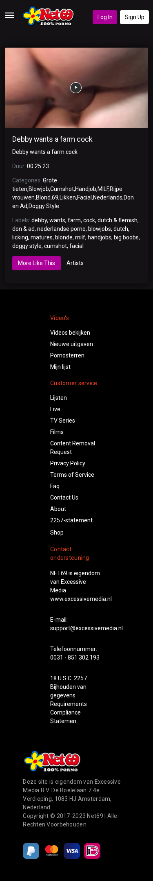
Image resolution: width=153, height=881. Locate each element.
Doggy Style (44, 206)
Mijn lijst (60, 367)
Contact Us (64, 497)
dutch (120, 229)
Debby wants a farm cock (52, 139)
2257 (80, 678)
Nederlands (107, 197)
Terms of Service (72, 474)
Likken (68, 197)
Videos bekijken (70, 332)
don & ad (23, 229)
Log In (105, 17)
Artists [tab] (75, 263)
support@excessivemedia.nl (86, 628)
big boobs (126, 237)
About (58, 509)
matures (42, 237)
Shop (57, 532)
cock (89, 220)
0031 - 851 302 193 (75, 657)
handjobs (99, 237)
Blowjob (39, 189)
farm (74, 220)
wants (57, 220)
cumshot (55, 246)
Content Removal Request (72, 447)
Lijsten (58, 397)
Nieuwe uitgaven (71, 344)
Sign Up (134, 17)
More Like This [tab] (36, 263)
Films (57, 432)
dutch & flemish (117, 220)
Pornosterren (67, 355)
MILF (103, 189)
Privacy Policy (67, 463)
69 (55, 197)
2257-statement (71, 520)
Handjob (85, 189)
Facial (84, 197)
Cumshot (62, 189)
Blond (43, 197)
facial (76, 246)
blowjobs (99, 229)
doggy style (27, 246)
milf (80, 237)
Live (55, 409)
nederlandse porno (61, 229)
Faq (55, 486)
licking (20, 237)
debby (39, 220)
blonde (64, 237)
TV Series (62, 420)
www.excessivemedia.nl (81, 599)
